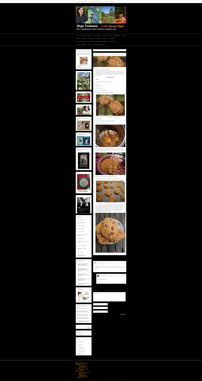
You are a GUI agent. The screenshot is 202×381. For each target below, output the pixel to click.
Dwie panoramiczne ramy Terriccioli (83, 284)
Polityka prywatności (83, 367)
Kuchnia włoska (81, 228)
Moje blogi (78, 364)
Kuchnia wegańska (81, 225)
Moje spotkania (81, 238)
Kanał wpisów (80, 347)
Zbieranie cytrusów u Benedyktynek (82, 311)
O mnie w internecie (83, 375)
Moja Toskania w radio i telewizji (82, 235)
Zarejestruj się (81, 341)
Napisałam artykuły (79, 370)
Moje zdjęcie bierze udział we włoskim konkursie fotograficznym (83, 279)
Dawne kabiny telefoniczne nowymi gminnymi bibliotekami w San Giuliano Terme (83, 270)
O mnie (77, 371)
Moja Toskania (81, 231)
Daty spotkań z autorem (83, 369)
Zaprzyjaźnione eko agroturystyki (82, 256)
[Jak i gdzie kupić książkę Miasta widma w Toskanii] (83, 160)
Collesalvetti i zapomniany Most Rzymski (83, 321)
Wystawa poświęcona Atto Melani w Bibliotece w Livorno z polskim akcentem (83, 264)
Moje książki (78, 368)
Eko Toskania (80, 219)
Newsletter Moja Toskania (95, 1)
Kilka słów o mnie (82, 373)
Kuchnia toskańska (102, 50)
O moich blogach (82, 365)
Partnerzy (78, 378)
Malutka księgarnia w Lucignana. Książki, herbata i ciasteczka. (83, 274)
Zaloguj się (80, 344)
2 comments (121, 54)
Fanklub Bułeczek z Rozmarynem (82, 363)
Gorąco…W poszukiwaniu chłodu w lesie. (83, 318)
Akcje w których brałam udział (85, 372)
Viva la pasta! (80, 252)
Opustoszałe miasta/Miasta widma (83, 242)
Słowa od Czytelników (83, 376)
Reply (123, 281)
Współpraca (81, 377)
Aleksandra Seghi (102, 54)
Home (96, 50)
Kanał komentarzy (81, 350)
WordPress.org (81, 353)
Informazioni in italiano (80, 363)
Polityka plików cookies (83, 366)
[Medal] (83, 192)
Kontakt (85, 308)
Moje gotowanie (82, 374)
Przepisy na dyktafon (82, 245)
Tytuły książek (82, 369)
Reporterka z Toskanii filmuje (82, 249)
